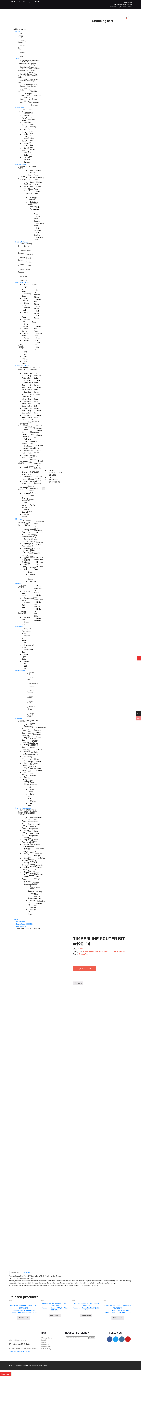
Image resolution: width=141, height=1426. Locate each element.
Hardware (18, 718)
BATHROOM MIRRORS (23, 488)
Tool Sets (29, 94)
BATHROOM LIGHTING (29, 500)
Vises (22, 99)
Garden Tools (30, 673)
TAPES (34, 166)
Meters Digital (35, 80)
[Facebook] (109, 1339)
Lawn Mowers (30, 696)
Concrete (29, 254)
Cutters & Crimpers (31, 61)
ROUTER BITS (21, 926)
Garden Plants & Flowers (30, 715)
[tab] (15, 1273)
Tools (17, 58)
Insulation (23, 280)
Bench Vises (30, 85)
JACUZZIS (35, 472)
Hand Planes (30, 80)
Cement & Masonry (22, 252)
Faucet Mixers (33, 285)
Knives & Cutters (25, 68)
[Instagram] (122, 1339)
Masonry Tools (22, 81)
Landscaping (33, 683)
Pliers (22, 95)
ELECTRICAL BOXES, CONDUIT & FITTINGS (29, 560)
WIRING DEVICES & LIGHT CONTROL (27, 523)
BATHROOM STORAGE (29, 467)
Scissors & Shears (22, 68)
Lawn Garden (20, 671)
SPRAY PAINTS (21, 167)
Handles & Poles (21, 47)
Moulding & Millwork (28, 245)
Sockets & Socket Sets (35, 62)
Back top (5, 1374)
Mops (21, 56)
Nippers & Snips (30, 74)
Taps (34, 322)
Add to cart (23, 1318)
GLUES (28, 166)
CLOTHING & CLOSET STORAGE (22, 812)
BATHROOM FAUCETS (23, 462)
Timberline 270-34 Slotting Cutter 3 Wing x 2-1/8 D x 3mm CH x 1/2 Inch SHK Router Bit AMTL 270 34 (117, 1311)
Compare (78, 983)
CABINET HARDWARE (22, 612)
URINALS (29, 511)
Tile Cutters (34, 90)
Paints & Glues (20, 164)
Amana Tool (83, 954)
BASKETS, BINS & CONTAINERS (28, 811)
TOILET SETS (27, 368)
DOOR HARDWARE (22, 721)
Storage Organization (23, 808)
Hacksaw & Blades (22, 75)
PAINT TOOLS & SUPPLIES (34, 200)
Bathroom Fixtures (22, 366)
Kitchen (18, 584)
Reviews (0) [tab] (27, 1273)
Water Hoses (30, 702)
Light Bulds (19, 627)
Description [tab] (15, 1273)
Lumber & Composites (22, 245)
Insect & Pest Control (31, 708)
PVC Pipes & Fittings (21, 346)
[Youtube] (128, 1339)
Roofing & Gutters (21, 259)
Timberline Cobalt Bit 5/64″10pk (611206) (55, 1309)
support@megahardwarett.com (20, 1352)
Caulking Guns (35, 69)
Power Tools (19, 108)
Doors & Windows (21, 271)
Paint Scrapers (34, 75)
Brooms (22, 53)
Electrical (18, 519)
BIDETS (34, 442)
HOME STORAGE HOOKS (33, 811)
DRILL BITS (46, 1303)
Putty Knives (34, 85)
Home (16, 919)
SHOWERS (35, 422)
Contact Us (54, 482)
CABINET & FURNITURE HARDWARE (34, 743)
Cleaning (18, 32)
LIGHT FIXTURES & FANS (21, 523)
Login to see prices (84, 969)
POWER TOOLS (21, 110)
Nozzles (32, 687)
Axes (21, 103)
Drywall (28, 258)
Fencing (29, 262)
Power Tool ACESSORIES (24, 924)
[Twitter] (116, 1339)
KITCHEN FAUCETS (22, 586)
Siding (28, 269)
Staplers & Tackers (22, 61)
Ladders (29, 266)
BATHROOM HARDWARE (35, 368)
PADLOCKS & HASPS (35, 721)
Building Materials (21, 242)
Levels (31, 99)
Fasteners (23, 276)
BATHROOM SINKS (23, 368)
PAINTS (29, 193)
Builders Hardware (21, 265)
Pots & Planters (30, 691)
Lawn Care (30, 678)
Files (35, 99)
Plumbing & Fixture (22, 282)
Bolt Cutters (25, 80)
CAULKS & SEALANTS (22, 178)
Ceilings (28, 251)
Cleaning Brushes (22, 41)
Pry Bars (24, 89)
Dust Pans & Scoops (20, 35)
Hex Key (20, 90)
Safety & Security (35, 104)
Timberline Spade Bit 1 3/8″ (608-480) (86, 1309)
